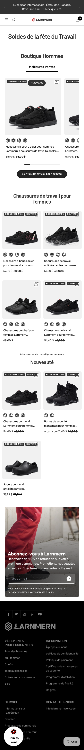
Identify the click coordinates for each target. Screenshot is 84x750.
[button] (27, 164)
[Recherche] (14, 20)
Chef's (9, 664)
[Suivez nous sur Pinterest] (32, 614)
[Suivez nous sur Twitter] (16, 614)
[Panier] (77, 20)
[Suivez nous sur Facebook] (9, 614)
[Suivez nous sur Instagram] (24, 614)
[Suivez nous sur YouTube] (40, 614)
